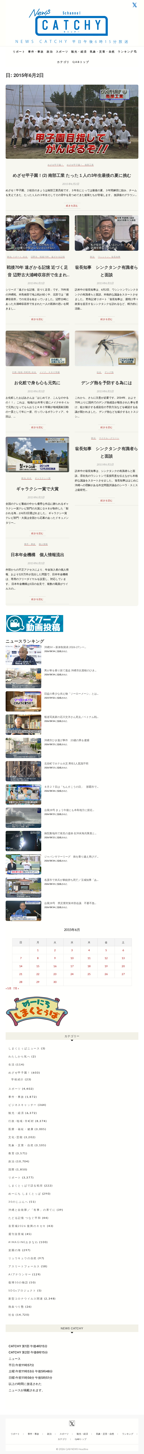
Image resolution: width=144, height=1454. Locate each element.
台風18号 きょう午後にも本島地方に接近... (69, 810)
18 (89, 966)
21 (20, 974)
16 (54, 966)
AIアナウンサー (19, 1274)
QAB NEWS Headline (25, 49)
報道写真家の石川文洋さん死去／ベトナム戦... (71, 716)
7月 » (16, 988)
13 (123, 958)
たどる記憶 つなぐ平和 (24, 1217)
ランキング (126, 51)
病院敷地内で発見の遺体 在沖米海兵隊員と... (70, 833)
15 (37, 966)
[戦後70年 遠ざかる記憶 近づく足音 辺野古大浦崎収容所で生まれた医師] (37, 233)
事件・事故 (36, 51)
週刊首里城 (16, 1234)
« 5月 (8, 988)
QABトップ (80, 61)
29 (37, 981)
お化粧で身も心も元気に (37, 383)
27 (123, 974)
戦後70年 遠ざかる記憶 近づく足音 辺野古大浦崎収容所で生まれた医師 (37, 274)
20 (123, 966)
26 (106, 974)
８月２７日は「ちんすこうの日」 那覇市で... (71, 786)
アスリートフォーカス (24, 1266)
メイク (43, 372)
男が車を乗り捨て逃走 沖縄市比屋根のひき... (70, 670)
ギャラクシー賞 (43, 478)
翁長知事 (115, 256)
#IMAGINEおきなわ (23, 1242)
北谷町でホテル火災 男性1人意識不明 (66, 763)
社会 (25, 256)
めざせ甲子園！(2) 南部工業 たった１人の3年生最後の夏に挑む (72, 175)
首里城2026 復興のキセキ (27, 1225)
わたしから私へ (19, 1056)
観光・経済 (79, 51)
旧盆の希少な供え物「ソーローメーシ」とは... (71, 693)
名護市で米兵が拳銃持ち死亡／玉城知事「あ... (71, 879)
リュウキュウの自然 (22, 1258)
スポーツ (62, 51)
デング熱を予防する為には (106, 383)
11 (89, 958)
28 (20, 981)
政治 (50, 51)
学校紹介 (17, 1079)
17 (72, 966)
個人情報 (43, 544)
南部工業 (89, 164)
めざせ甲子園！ (55, 164)
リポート (19, 51)
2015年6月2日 (70, 183)
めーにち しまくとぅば (24, 1193)
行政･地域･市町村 (21, 372)
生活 (11, 1064)
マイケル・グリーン (109, 438)
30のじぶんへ (18, 1201)
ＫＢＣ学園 (54, 372)
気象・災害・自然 (102, 51)
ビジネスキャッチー (22, 1104)
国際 (11, 1169)
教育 (11, 1153)
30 (54, 981)
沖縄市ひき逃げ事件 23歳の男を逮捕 (66, 740)
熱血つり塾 (16, 1306)
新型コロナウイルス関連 (25, 1298)
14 (20, 966)
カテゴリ (63, 61)
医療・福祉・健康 (21, 1129)
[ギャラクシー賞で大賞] (37, 454)
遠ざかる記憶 (58, 256)
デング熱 (109, 372)
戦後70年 (44, 256)
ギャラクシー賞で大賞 (37, 489)
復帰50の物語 (18, 1282)
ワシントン (103, 256)
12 (106, 958)
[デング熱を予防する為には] (106, 348)
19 (106, 966)
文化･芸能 (15, 1137)
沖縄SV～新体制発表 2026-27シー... (65, 647)
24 (72, 974)
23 (54, 974)
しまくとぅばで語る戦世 (25, 1185)
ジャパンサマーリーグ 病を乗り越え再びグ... (71, 856)
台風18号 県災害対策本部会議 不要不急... (70, 903)
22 (37, 974)
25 (89, 974)
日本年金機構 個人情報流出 (37, 554)
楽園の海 (14, 1250)
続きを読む (72, 205)
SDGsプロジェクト (22, 1290)
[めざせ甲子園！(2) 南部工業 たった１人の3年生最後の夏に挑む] (72, 122)
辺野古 (34, 256)
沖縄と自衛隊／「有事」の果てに (32, 1209)
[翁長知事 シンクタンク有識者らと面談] (106, 233)
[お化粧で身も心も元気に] (37, 348)
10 (72, 958)
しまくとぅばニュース (24, 1048)
